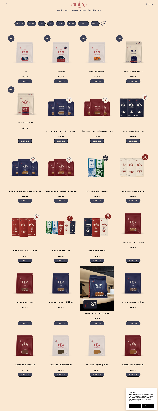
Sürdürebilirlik (92, 10)
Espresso (42, 23)
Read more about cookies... (136, 401)
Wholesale (83, 10)
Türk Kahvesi (60, 23)
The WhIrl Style (83, 23)
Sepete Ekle (133, 81)
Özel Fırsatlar (19, 23)
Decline (147, 406)
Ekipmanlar (95, 23)
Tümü (104, 23)
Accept (135, 406)
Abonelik (67, 10)
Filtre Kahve (31, 23)
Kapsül (50, 23)
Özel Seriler (71, 23)
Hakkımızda (75, 10)
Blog (99, 10)
